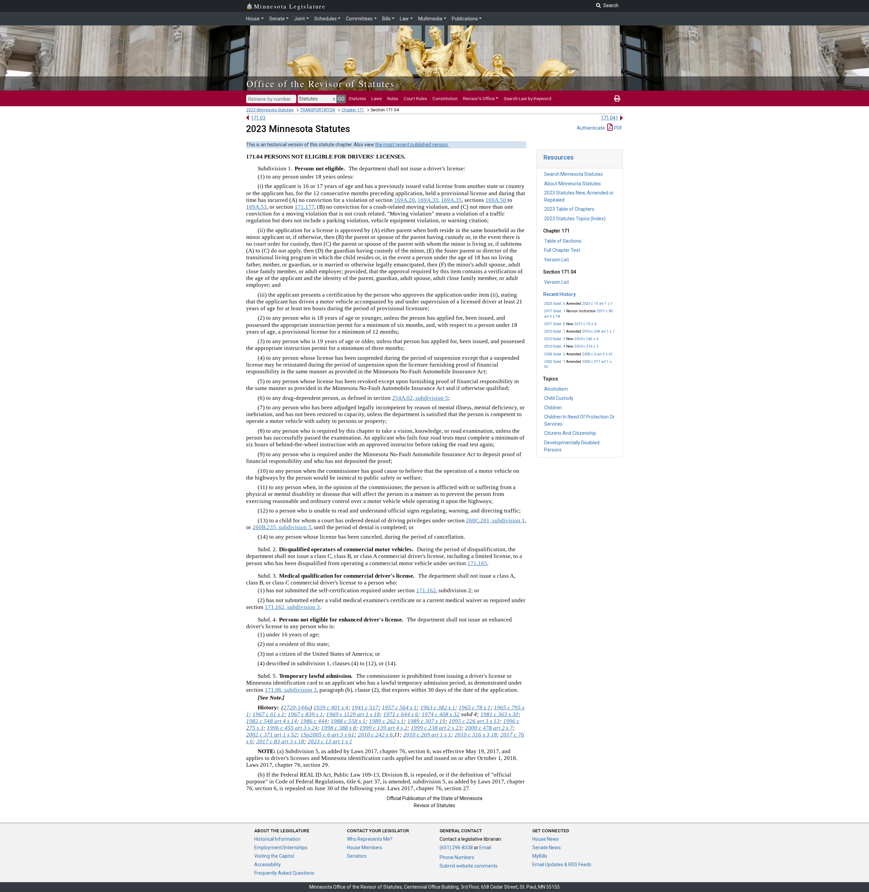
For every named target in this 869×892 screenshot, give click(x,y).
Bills (386, 18)
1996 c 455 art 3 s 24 (292, 728)
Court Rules (415, 98)
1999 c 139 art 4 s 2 (383, 728)
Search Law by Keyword (527, 98)
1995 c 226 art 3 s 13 (474, 721)
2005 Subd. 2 (554, 354)
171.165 (477, 563)
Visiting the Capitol (274, 856)
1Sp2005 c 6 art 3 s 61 (327, 734)
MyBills (539, 856)
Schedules (325, 18)
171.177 (304, 207)
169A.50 (496, 200)
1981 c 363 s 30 (499, 714)
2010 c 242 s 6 (586, 339)
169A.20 (404, 200)
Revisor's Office (479, 98)
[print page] (617, 98)
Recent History (559, 294)
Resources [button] (558, 157)
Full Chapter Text (562, 250)
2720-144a (296, 707)
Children (553, 407)
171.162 (426, 590)
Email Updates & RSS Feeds (561, 864)
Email (485, 847)
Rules (392, 98)
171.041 (609, 117)
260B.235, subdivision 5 (282, 527)
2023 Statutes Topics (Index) (575, 218)
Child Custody (558, 398)
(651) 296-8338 (456, 847)
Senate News (546, 847)
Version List (556, 259)
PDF (617, 128)
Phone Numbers (457, 857)
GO (341, 99)
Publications (465, 18)
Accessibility (267, 864)
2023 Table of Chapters (569, 209)
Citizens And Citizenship (570, 433)
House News (545, 839)
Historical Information (277, 839)
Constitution (445, 98)
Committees (359, 18)
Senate (277, 18)
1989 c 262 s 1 (386, 721)
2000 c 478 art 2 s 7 (489, 728)
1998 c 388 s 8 (338, 728)
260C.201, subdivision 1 (495, 520)
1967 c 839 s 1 (305, 714)
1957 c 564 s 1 (399, 707)
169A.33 (428, 200)
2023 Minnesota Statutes (270, 110)
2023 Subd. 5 (554, 303)
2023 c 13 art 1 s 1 (597, 303)
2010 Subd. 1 (554, 331)
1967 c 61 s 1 (268, 714)
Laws (376, 98)
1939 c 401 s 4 (330, 707)
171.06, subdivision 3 (291, 690)
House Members (364, 847)
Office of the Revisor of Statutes (320, 83)
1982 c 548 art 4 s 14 (271, 721)
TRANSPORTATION (317, 110)
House (253, 18)
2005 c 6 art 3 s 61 (597, 354)
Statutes (357, 98)
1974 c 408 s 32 (441, 714)
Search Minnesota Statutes (573, 174)
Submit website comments (469, 866)
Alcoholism (556, 389)
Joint (299, 18)
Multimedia (430, 18)
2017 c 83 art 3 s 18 (280, 741)
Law (404, 18)
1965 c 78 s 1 (475, 707)
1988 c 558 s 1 (348, 721)
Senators (357, 856)
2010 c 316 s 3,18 (476, 734)
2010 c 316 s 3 (586, 346)
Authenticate (591, 128)
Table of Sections (562, 241)
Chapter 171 (352, 110)
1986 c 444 (313, 721)
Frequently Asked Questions (284, 873)
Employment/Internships (281, 847)
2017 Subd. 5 (554, 324)
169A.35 (451, 200)
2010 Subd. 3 (554, 339)
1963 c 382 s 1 (437, 707)
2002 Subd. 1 (554, 361)
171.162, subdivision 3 (292, 607)
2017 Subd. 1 (554, 311)
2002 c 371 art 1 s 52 (271, 734)
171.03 (258, 117)
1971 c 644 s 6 (400, 714)
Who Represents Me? (369, 839)
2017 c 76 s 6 (585, 324)
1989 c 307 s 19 (426, 721)
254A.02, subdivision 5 (420, 398)
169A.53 (256, 207)
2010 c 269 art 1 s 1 (598, 331)
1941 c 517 (365, 707)
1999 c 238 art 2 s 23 (436, 728)
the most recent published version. (412, 144)
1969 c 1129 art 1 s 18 (353, 714)
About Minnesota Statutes (572, 183)
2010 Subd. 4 (554, 346)
